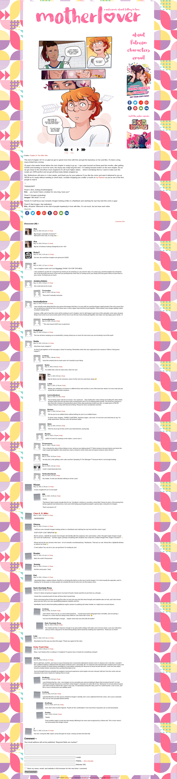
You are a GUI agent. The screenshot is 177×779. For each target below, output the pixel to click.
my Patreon (100, 177)
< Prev (72, 153)
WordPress (85, 777)
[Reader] (40, 437)
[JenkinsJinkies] (28, 284)
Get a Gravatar (88, 761)
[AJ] (28, 266)
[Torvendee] (37, 293)
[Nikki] (42, 427)
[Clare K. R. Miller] (28, 519)
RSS (107, 777)
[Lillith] (42, 387)
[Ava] (28, 232)
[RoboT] (28, 255)
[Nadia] (28, 344)
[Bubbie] (42, 412)
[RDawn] (28, 487)
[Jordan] (28, 661)
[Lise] (28, 639)
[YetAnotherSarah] (37, 477)
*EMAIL (84, 761)
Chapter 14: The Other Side (39, 155)
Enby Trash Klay (41, 647)
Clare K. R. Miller (40, 513)
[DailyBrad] (28, 333)
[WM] (37, 497)
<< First (66, 153)
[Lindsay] (37, 358)
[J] (28, 731)
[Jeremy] (37, 467)
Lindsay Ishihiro (68, 777)
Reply (51, 231)
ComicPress (95, 777)
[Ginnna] (37, 457)
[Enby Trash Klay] (28, 653)
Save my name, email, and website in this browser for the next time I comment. (57, 768)
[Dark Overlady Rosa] (28, 591)
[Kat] (28, 578)
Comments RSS (120, 221)
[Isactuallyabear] (28, 304)
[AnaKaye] (37, 680)
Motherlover (88, 14)
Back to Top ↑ (114, 777)
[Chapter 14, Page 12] (74, 146)
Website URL (81, 765)
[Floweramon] (37, 446)
